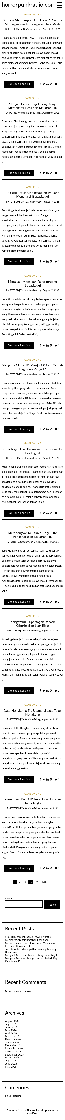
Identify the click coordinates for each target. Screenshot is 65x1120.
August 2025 (12, 1057)
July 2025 (10, 1061)
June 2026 (11, 1027)
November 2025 (14, 1048)
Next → (46, 882)
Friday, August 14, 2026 (46, 631)
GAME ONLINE (32, 15)
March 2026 (12, 1036)
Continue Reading (19, 84)
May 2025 (11, 1067)
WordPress (33, 1113)
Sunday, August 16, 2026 (46, 542)
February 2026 (13, 1039)
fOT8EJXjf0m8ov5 (18, 29)
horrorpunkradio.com (28, 5)
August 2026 (12, 1021)
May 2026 (11, 1030)
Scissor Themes (26, 1110)
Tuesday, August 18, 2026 (46, 113)
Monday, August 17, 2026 (46, 202)
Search (9, 899)
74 (37, 882)
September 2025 (14, 1055)
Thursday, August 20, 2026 (46, 29)
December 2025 (14, 1045)
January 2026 (12, 1042)
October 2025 (13, 1052)
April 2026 (11, 1033)
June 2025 (11, 1064)
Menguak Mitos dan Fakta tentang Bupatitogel (31, 955)
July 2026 (10, 1024)
